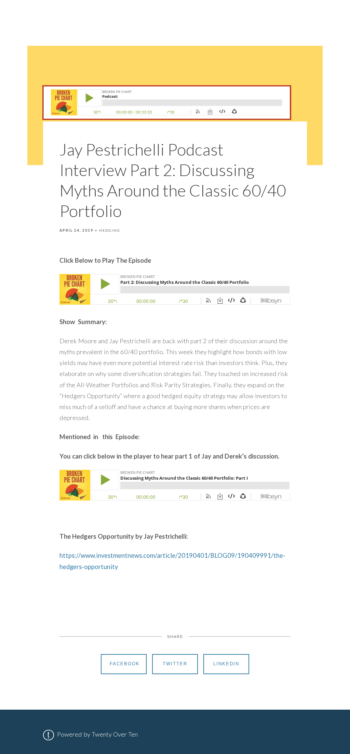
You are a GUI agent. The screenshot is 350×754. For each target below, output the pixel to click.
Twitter (175, 663)
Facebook (125, 663)
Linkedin (226, 663)
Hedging (109, 230)
